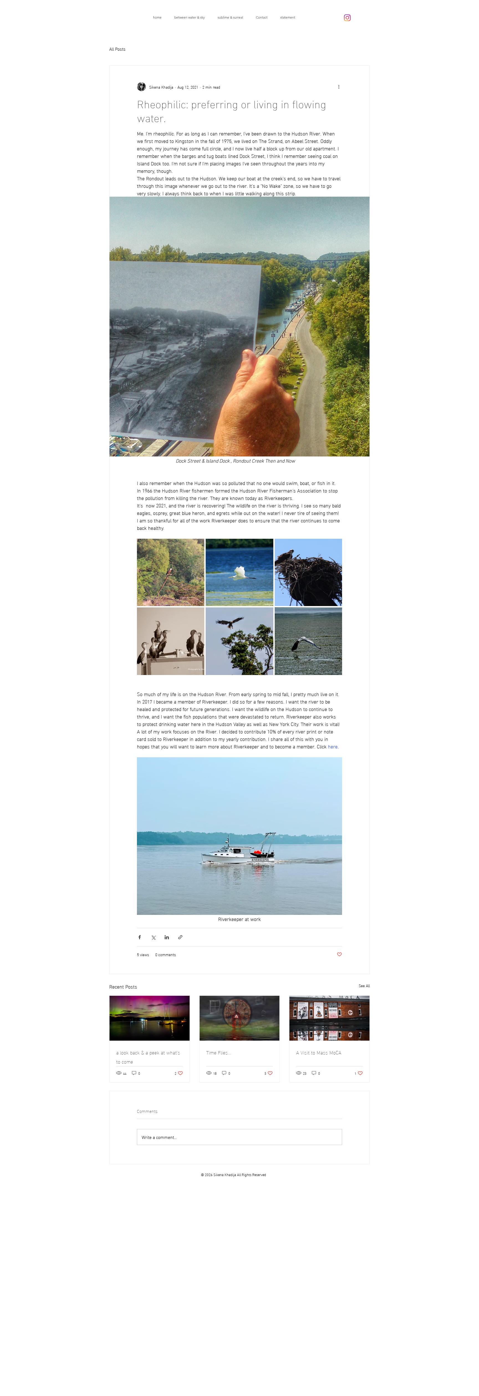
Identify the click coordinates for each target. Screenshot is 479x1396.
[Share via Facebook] (139, 937)
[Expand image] (170, 572)
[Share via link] (180, 937)
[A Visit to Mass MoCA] (329, 1018)
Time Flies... (218, 1052)
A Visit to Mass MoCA (319, 1052)
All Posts (117, 49)
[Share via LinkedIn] (166, 937)
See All (364, 985)
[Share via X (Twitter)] (153, 937)
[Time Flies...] (240, 1018)
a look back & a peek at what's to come (148, 1057)
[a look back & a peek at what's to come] (149, 1018)
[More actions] (338, 86)
